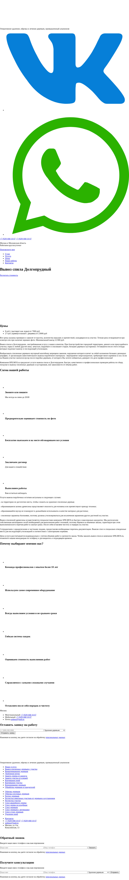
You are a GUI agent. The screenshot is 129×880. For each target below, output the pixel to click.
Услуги (8, 256)
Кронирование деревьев (15, 785)
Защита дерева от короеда (16, 776)
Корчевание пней (12, 780)
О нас (7, 254)
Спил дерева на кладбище (16, 805)
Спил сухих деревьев (14, 812)
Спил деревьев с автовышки (17, 810)
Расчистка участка (13, 801)
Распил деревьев (12, 796)
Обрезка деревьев (12, 791)
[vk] (67, 110)
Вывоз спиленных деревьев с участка (21, 769)
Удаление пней (11, 814)
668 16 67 (7, 239)
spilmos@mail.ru (17, 719)
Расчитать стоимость (9, 275)
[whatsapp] (67, 234)
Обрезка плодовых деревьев (17, 794)
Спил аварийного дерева (15, 803)
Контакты (9, 263)
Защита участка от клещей (16, 778)
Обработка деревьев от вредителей (20, 787)
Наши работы (11, 261)
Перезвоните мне (7, 250)
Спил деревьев (11, 807)
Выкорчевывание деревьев (16, 771)
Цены (7, 258)
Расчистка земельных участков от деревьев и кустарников (30, 798)
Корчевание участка (13, 783)
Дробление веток (12, 774)
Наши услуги (11, 767)
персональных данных (55, 737)
